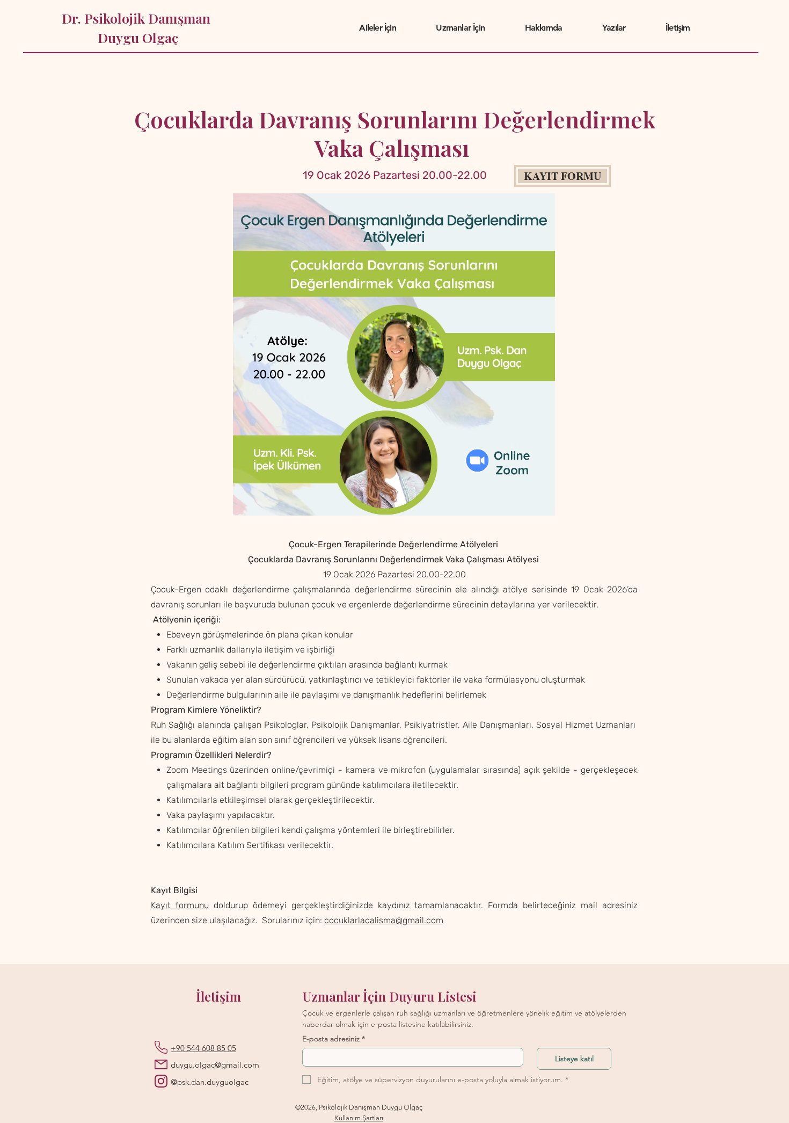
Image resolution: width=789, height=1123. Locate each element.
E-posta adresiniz (333, 1039)
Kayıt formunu (180, 905)
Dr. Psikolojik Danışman (138, 18)
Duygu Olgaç (138, 37)
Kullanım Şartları (358, 1118)
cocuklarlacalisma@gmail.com (383, 920)
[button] (377, 28)
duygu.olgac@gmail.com (215, 1065)
